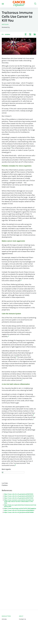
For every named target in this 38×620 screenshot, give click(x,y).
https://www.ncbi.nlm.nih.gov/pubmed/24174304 (18, 498)
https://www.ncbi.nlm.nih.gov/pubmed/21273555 (18, 494)
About (21, 616)
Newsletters (6, 616)
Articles (5, 24)
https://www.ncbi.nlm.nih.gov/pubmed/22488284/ (19, 510)
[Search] (35, 4)
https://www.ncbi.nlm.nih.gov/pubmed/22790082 (19, 512)
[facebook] (25, 34)
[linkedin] (34, 34)
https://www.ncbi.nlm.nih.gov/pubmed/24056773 (19, 496)
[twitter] (30, 34)
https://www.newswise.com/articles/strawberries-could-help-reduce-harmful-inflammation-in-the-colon (19, 501)
